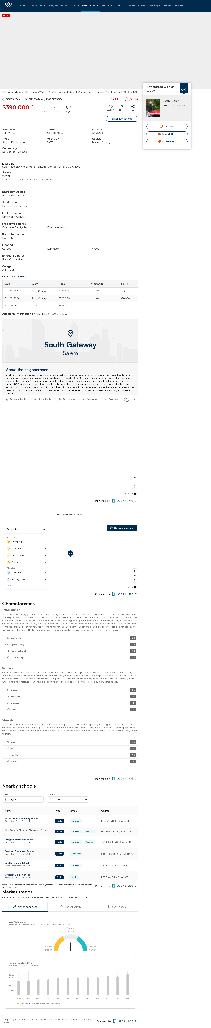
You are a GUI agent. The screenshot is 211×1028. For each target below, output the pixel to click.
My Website (169, 141)
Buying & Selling (149, 8)
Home (23, 5)
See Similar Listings (122, 119)
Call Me (168, 126)
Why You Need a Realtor (63, 5)
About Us (107, 5)
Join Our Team (125, 5)
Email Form (168, 134)
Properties (90, 8)
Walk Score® (76, 514)
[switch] (111, 109)
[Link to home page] (8, 6)
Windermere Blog (174, 5)
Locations (38, 8)
